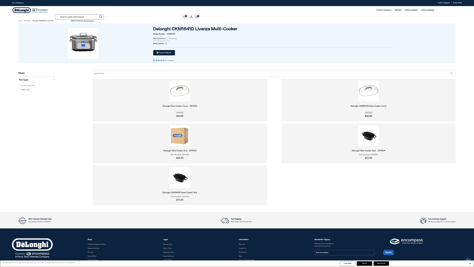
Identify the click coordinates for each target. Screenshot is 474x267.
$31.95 (179, 116)
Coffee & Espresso (383, 10)
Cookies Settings (348, 263)
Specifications (159, 38)
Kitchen (398, 10)
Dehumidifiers (92, 256)
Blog (240, 256)
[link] (467, 254)
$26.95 (180, 158)
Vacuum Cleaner (93, 260)
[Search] (101, 17)
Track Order (457, 3)
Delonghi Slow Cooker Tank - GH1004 (368, 150)
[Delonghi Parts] (30, 10)
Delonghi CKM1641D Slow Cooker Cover (369, 106)
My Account (243, 252)
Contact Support (444, 3)
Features (173, 38)
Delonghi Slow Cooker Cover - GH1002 (179, 106)
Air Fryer (90, 252)
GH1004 (368, 154)
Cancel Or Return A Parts (247, 260)
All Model (27, 21)
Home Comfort (411, 10)
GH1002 (179, 112)
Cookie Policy (167, 260)
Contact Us (242, 248)
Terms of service (168, 256)
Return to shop (424, 171)
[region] (237, 263)
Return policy (167, 248)
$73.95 (368, 158)
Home (20, 21)
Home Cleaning (427, 10)
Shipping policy (168, 252)
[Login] (191, 17)
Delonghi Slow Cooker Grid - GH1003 (179, 150)
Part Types (23, 80)
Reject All (364, 263)
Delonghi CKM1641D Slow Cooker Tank (179, 192)
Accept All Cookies (381, 263)
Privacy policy (167, 244)
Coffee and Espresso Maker (97, 244)
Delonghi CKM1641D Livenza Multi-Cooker (190, 29)
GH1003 (179, 154)
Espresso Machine (93, 248)
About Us (242, 244)
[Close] (470, 263)
